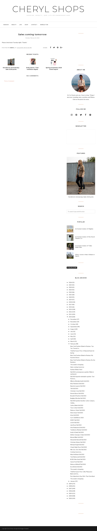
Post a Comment (9, 81)
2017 (70, 304)
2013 (70, 309)
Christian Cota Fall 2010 (77, 391)
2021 (70, 294)
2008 (70, 486)
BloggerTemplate (24, 528)
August (72, 329)
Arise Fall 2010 (74, 415)
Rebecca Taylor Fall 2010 (77, 410)
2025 (70, 285)
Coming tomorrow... (76, 452)
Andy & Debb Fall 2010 (77, 432)
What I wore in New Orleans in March (85, 255)
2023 (70, 289)
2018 (70, 302)
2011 (70, 314)
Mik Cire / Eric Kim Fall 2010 (78, 449)
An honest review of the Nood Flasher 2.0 (85, 237)
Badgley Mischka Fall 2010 (78, 398)
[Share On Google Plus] (61, 47)
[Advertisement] (81, 49)
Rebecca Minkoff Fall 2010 (78, 464)
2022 (70, 292)
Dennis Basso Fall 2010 (77, 393)
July (71, 331)
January (72, 481)
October (72, 324)
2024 (70, 287)
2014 (70, 307)
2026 (70, 282)
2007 (70, 488)
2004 (70, 496)
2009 (70, 483)
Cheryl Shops (48, 9)
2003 (70, 498)
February (73, 344)
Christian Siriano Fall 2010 (77, 442)
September (73, 326)
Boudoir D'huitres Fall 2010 (78, 396)
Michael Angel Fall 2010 (77, 444)
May (71, 336)
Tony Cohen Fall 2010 (76, 408)
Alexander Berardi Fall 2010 (78, 439)
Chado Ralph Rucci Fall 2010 (78, 447)
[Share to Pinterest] (57, 47)
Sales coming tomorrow (77, 367)
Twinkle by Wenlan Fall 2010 (78, 430)
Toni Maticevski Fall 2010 (77, 457)
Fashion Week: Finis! (76, 369)
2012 (70, 312)
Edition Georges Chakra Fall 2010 (80, 435)
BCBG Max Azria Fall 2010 (77, 459)
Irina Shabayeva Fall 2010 (77, 427)
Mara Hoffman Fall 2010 (77, 454)
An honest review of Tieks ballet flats (83, 246)
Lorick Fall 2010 (74, 422)
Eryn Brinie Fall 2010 (76, 467)
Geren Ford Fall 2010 (76, 462)
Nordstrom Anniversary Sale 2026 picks (81, 197)
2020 (70, 297)
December (73, 319)
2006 (70, 491)
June (71, 334)
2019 (70, 299)
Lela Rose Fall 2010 (75, 425)
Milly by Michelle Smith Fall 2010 (79, 381)
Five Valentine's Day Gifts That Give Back (82, 476)
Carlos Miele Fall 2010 (76, 405)
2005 (70, 493)
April (71, 339)
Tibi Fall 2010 (74, 388)
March (72, 341)
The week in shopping (76, 364)
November (73, 321)
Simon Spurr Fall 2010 (76, 412)
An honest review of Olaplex (84, 229)
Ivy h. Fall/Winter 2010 (77, 417)
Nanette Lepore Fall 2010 (77, 386)
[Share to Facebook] (50, 47)
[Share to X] (54, 47)
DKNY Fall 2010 (74, 420)
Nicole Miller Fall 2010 (76, 437)
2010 (70, 317)
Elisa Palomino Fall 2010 (77, 383)
